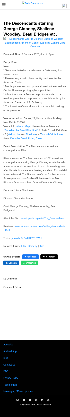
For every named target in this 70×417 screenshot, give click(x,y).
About (19, 126)
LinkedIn (12, 262)
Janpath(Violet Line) (52, 134)
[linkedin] (42, 399)
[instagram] (17, 399)
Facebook (31, 256)
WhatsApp (31, 262)
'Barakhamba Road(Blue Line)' (21, 130)
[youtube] (48, 399)
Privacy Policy (10, 378)
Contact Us (9, 364)
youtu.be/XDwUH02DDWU (27, 238)
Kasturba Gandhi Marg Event (26, 138)
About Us (8, 344)
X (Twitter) (50, 256)
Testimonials (10, 384)
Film (23, 246)
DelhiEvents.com (43, 404)
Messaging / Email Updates (18, 391)
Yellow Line (14, 134)
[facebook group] (30, 399)
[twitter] (36, 400)
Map (27, 126)
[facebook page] (24, 399)
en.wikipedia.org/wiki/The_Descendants (43, 218)
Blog (5, 357)
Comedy (32, 246)
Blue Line (31, 134)
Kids (41, 246)
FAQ (5, 371)
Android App (10, 351)
